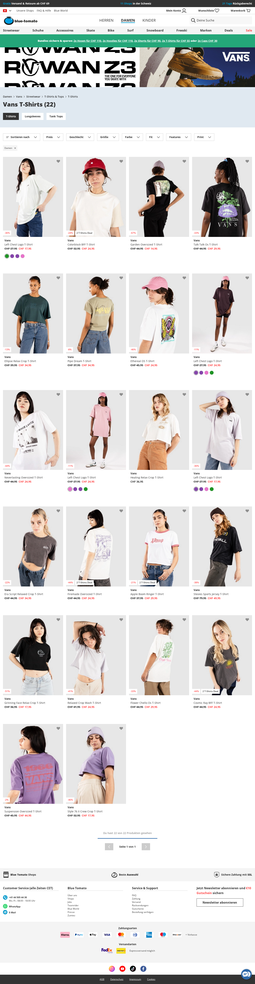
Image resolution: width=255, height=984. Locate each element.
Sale (249, 30)
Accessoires (64, 30)
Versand (136, 902)
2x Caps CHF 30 (207, 41)
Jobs (70, 902)
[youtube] (122, 969)
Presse (71, 912)
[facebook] (143, 969)
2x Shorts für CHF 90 (147, 41)
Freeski (181, 30)
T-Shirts (73, 96)
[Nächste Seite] (146, 846)
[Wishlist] (60, 160)
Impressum (135, 979)
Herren (106, 20)
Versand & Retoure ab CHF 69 (26, 3)
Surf (130, 30)
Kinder (149, 20)
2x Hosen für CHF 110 (87, 41)
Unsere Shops (25, 10)
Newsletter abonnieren (220, 902)
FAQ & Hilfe (44, 10)
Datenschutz (116, 979)
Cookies (151, 979)
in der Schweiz (135, 3)
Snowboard (155, 30)
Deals (229, 30)
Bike (111, 30)
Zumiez (71, 915)
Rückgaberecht (237, 3)
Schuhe (37, 30)
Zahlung (136, 898)
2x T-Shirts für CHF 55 (176, 41)
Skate (90, 30)
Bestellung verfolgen (142, 912)
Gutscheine (138, 908)
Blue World (61, 10)
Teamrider (73, 905)
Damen (128, 20)
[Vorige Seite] (109, 846)
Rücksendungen (140, 905)
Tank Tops (56, 116)
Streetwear (11, 30)
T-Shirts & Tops (54, 96)
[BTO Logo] (43, 20)
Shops (71, 898)
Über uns (72, 895)
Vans (19, 96)
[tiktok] (133, 969)
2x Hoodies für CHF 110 (118, 41)
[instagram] (112, 969)
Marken (206, 30)
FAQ (134, 895)
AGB (102, 979)
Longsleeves (33, 116)
